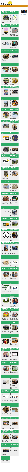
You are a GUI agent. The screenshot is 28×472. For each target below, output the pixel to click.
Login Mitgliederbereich (24, 2)
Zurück (2, 9)
